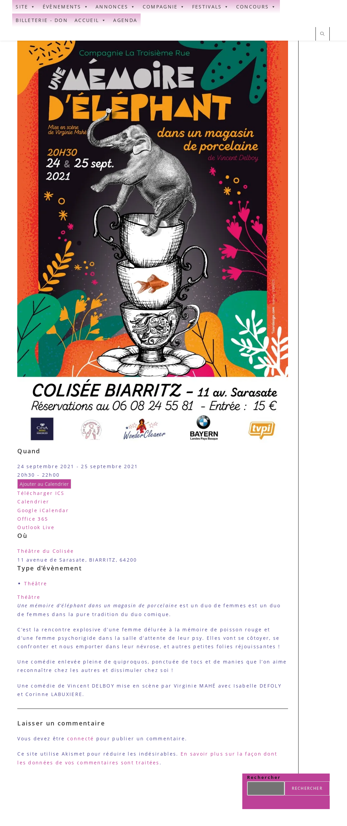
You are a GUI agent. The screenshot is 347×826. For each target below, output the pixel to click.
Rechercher (264, 777)
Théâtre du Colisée (45, 551)
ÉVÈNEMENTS (62, 6)
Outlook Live (36, 527)
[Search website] (322, 34)
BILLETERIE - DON (42, 20)
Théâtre (35, 583)
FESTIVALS (207, 6)
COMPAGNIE (160, 6)
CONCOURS (252, 6)
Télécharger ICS (41, 493)
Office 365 (32, 519)
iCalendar (54, 510)
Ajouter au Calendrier (44, 484)
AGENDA (125, 20)
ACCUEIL (87, 20)
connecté (80, 738)
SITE (22, 6)
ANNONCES (112, 6)
